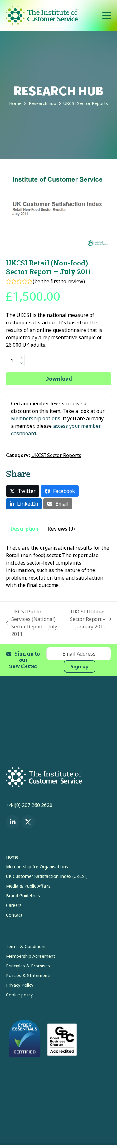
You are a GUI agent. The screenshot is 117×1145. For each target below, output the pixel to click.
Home (12, 857)
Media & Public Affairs (28, 886)
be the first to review (58, 281)
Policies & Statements (28, 975)
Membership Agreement (30, 956)
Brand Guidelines (23, 896)
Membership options (35, 418)
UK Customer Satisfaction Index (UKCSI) (47, 876)
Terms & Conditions (26, 946)
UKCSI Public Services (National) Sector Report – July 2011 (31, 622)
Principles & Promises (28, 966)
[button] (106, 15)
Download (58, 378)
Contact (14, 915)
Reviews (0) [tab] (61, 528)
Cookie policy (19, 995)
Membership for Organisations (37, 867)
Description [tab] (24, 528)
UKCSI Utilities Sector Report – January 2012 (87, 619)
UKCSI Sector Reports (56, 455)
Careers (14, 905)
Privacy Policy (19, 985)
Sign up (80, 666)
